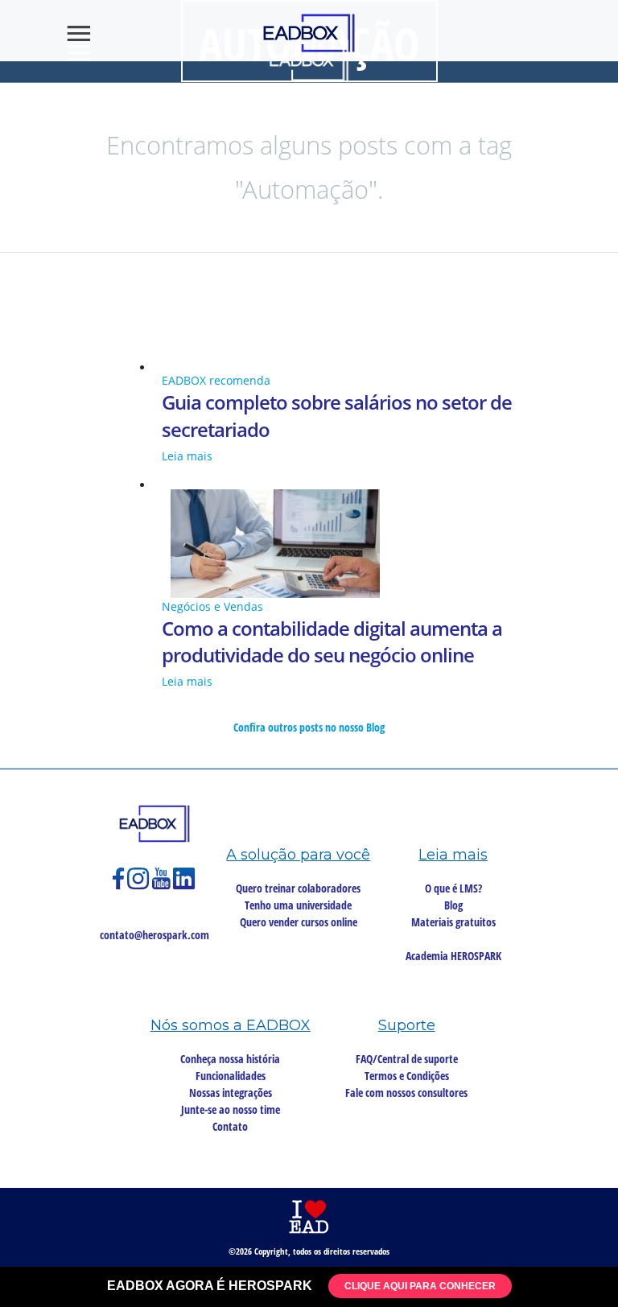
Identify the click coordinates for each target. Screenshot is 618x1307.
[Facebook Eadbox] (120, 885)
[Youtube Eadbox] (162, 885)
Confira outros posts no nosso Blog (309, 727)
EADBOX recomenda (216, 380)
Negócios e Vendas (212, 606)
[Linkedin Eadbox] (184, 885)
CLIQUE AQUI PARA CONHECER (420, 1286)
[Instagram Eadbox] (139, 885)
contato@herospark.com (154, 934)
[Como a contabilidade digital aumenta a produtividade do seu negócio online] (308, 543)
